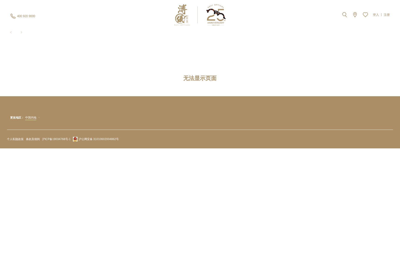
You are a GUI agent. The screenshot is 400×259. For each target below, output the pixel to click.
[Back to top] (390, 245)
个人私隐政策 (15, 139)
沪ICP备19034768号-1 (56, 139)
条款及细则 (33, 139)
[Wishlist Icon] (365, 15)
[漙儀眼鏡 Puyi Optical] (200, 15)
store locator (355, 15)
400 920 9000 (26, 16)
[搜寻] (344, 14)
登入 (376, 14)
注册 (387, 14)
